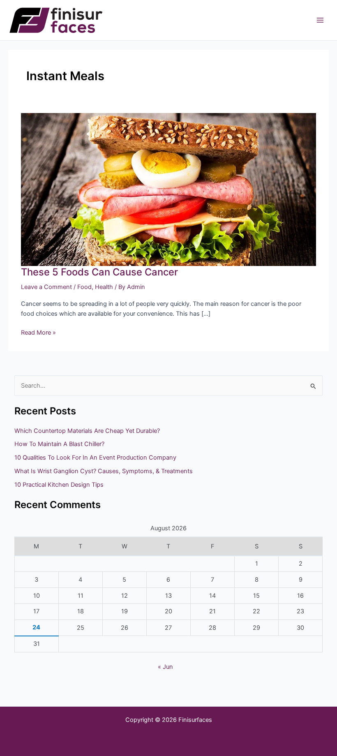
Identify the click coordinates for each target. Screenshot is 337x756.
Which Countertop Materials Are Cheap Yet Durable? (87, 431)
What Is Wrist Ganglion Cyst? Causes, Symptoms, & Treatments (103, 471)
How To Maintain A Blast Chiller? (59, 444)
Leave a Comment (46, 287)
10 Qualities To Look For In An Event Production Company (95, 457)
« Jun (165, 666)
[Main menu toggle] (320, 20)
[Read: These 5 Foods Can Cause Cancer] (168, 189)
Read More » (38, 332)
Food (84, 287)
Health (104, 287)
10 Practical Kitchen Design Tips (59, 484)
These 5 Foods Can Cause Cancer (99, 272)
